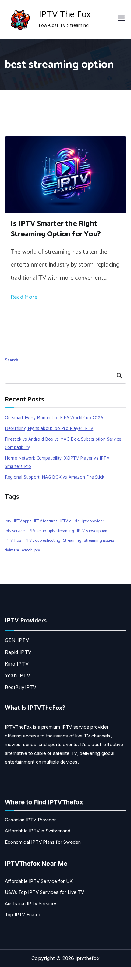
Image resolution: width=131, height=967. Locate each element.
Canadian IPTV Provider (30, 820)
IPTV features (46, 521)
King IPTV (17, 664)
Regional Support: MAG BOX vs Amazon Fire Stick (54, 477)
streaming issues (99, 540)
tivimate (12, 550)
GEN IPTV (17, 640)
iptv (8, 521)
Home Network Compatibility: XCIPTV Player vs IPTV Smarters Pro (57, 462)
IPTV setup (37, 531)
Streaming (72, 540)
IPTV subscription (92, 531)
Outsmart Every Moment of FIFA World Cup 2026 (54, 418)
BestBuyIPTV (20, 687)
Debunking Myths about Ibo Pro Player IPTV (49, 428)
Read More (24, 297)
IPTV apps (22, 521)
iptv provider (93, 521)
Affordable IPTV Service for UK (39, 881)
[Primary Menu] (121, 20)
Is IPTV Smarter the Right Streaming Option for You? (56, 229)
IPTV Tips (13, 540)
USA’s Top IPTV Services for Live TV (44, 892)
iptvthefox (88, 958)
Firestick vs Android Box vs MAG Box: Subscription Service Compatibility (63, 443)
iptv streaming (61, 531)
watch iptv (31, 550)
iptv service (15, 531)
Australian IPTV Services (31, 903)
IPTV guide (70, 521)
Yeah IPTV (17, 675)
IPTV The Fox (65, 14)
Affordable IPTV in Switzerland (37, 831)
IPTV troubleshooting (42, 540)
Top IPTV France (23, 914)
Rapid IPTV (18, 652)
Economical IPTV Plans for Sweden (43, 842)
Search (11, 360)
